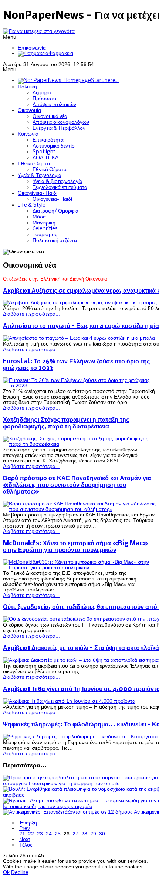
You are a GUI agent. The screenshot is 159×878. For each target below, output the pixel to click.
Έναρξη (28, 823)
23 (40, 834)
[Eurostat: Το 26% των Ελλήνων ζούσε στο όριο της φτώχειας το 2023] (79, 386)
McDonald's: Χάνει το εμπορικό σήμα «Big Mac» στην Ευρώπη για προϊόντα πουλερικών (75, 546)
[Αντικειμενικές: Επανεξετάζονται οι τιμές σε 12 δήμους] (68, 812)
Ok (6, 872)
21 (22, 834)
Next (24, 839)
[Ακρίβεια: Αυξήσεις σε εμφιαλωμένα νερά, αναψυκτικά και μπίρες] (80, 302)
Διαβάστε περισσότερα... (31, 314)
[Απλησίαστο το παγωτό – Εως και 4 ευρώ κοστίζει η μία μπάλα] (79, 338)
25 (58, 834)
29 (93, 834)
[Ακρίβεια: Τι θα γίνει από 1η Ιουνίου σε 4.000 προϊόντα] (69, 701)
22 (31, 834)
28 (84, 834)
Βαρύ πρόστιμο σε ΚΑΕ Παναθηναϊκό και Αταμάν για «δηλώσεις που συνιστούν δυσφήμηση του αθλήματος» (77, 485)
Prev (24, 828)
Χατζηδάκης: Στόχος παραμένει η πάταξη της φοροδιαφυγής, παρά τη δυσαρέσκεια (66, 423)
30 (102, 834)
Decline (19, 872)
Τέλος (26, 845)
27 (75, 834)
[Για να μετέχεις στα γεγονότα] (39, 31)
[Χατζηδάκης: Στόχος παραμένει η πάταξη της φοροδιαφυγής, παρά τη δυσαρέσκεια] (79, 444)
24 (49, 834)
